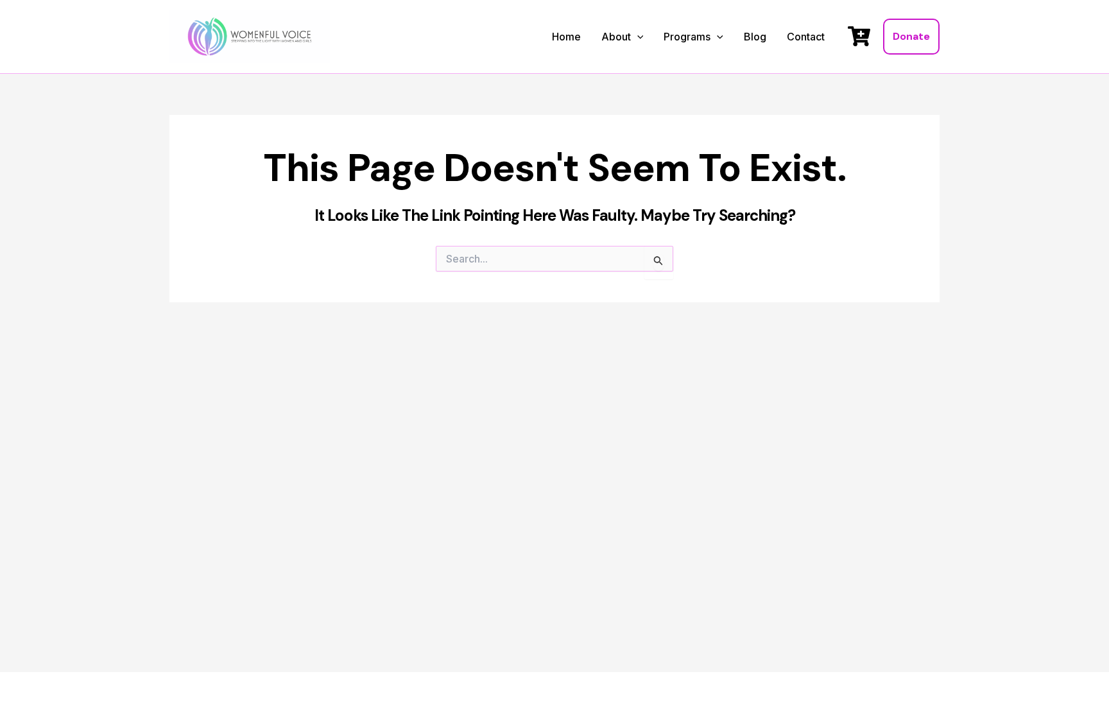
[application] (637, 37)
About (616, 36)
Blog (755, 36)
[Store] (859, 36)
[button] (911, 37)
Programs (687, 36)
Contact (806, 36)
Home (566, 36)
